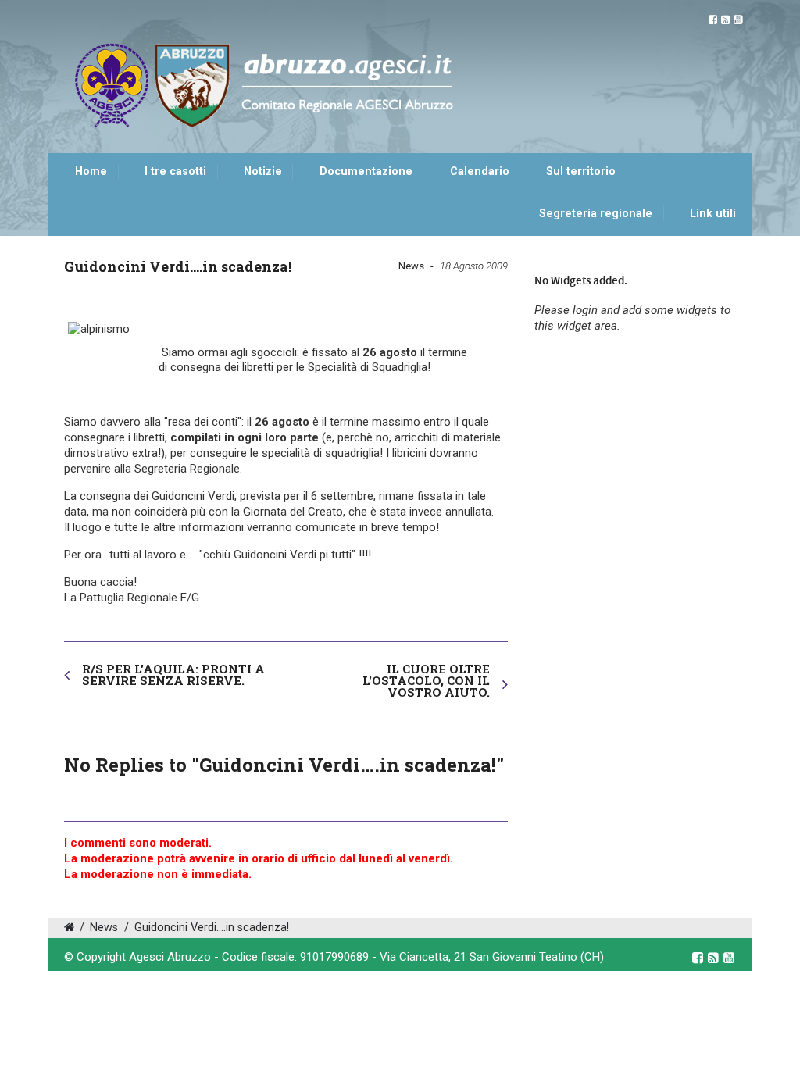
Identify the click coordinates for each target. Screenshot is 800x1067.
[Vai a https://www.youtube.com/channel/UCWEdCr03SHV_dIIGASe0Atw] (738, 20)
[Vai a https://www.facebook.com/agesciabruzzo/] (713, 20)
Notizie (263, 171)
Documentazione (366, 171)
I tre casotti (175, 171)
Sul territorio (581, 171)
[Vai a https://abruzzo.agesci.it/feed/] (725, 20)
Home (91, 171)
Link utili (713, 213)
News (411, 266)
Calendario (479, 171)
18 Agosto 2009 (474, 266)
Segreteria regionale (595, 213)
